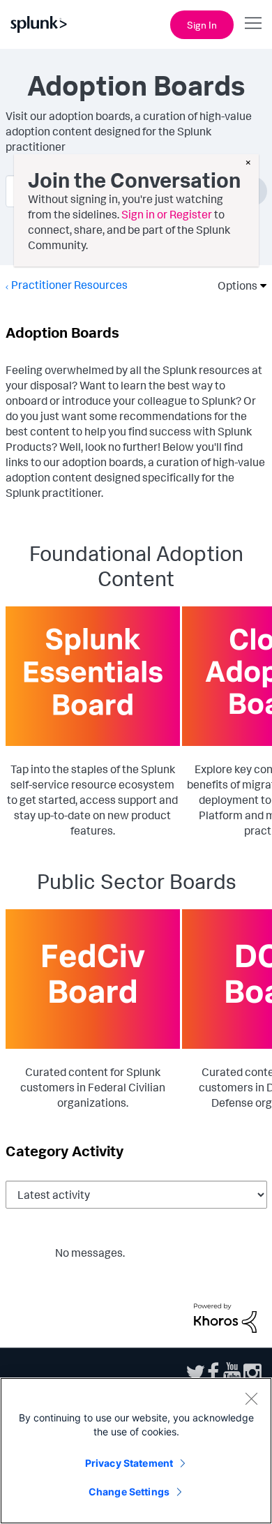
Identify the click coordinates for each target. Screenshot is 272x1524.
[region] (136, 1450)
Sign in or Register (166, 214)
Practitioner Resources (69, 285)
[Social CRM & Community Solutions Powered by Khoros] (225, 1317)
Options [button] (233, 285)
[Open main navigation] (253, 23)
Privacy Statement (129, 1463)
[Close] (251, 1398)
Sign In (202, 25)
